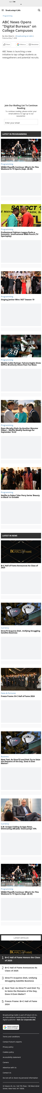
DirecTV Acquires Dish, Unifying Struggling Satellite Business (21, 979)
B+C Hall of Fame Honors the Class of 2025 (22, 959)
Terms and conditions (11, 1036)
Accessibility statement (12, 1057)
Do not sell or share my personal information (20, 1078)
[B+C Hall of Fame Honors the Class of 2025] (21, 952)
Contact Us (7, 1073)
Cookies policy (8, 1052)
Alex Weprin (9, 36)
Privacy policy (8, 1047)
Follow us (23, 44)
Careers (6, 1062)
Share (8, 44)
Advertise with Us (9, 1067)
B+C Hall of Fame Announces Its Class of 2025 (21, 969)
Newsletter (35, 44)
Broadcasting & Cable (24, 36)
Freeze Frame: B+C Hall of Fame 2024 (21, 1003)
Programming (7, 16)
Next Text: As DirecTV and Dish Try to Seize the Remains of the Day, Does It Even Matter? (22, 991)
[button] (2, 10)
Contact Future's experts (12, 1042)
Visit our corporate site (26, 1020)
